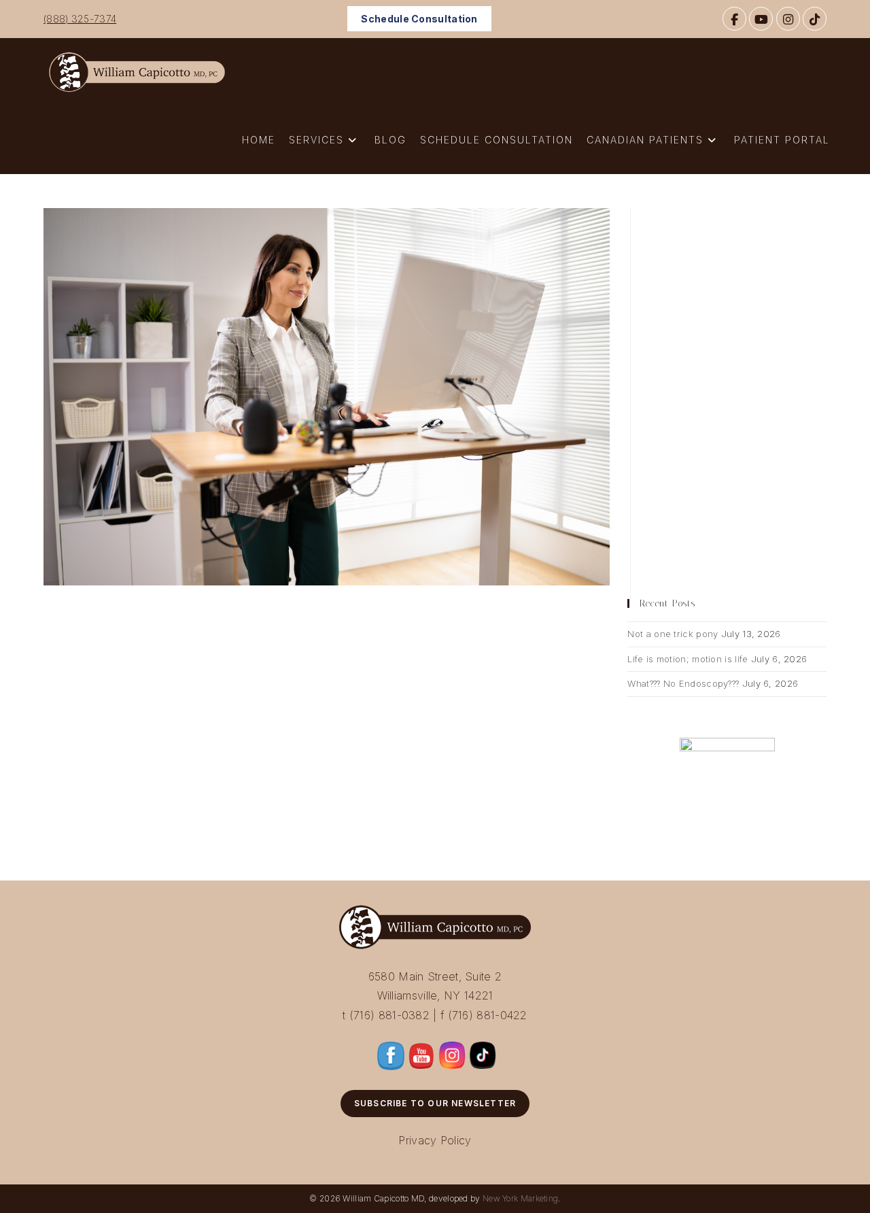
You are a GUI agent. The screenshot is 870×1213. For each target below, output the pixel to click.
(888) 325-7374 (80, 18)
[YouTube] (761, 19)
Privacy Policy (434, 1140)
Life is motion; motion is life (687, 658)
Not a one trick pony (672, 633)
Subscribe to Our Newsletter (435, 1103)
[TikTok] (814, 19)
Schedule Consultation (419, 18)
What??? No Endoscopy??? (683, 683)
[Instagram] (788, 19)
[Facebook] (734, 19)
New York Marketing (520, 1198)
